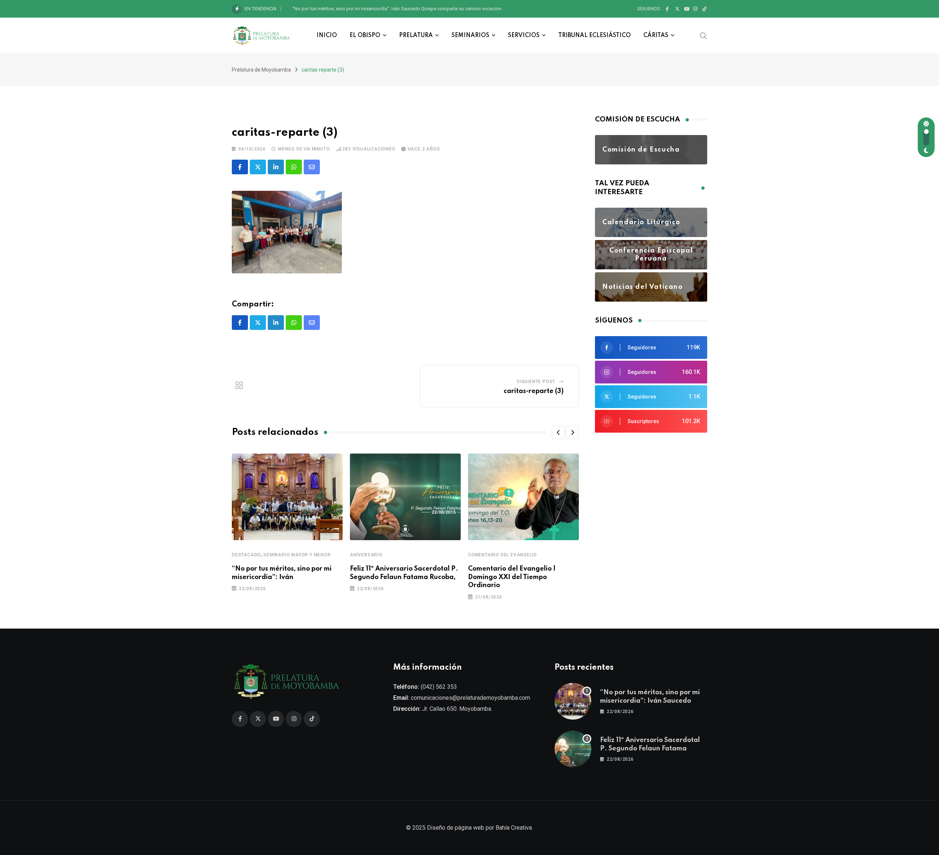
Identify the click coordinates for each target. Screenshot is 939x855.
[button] (558, 432)
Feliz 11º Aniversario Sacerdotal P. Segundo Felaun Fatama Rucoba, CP (367, 8)
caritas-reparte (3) (534, 391)
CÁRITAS (655, 36)
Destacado (246, 554)
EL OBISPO (365, 36)
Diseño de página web (455, 827)
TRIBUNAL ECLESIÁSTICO (594, 36)
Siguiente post (536, 381)
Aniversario (366, 554)
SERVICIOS (524, 36)
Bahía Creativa (514, 827)
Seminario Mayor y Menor (296, 554)
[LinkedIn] (276, 167)
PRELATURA (416, 36)
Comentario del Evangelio (502, 554)
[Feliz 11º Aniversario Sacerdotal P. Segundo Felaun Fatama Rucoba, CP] (573, 749)
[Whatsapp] (294, 167)
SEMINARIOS (470, 36)
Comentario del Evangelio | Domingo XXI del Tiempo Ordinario (512, 577)
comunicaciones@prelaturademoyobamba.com (470, 697)
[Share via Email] (312, 167)
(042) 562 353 (439, 686)
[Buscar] (703, 35)
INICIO (327, 36)
